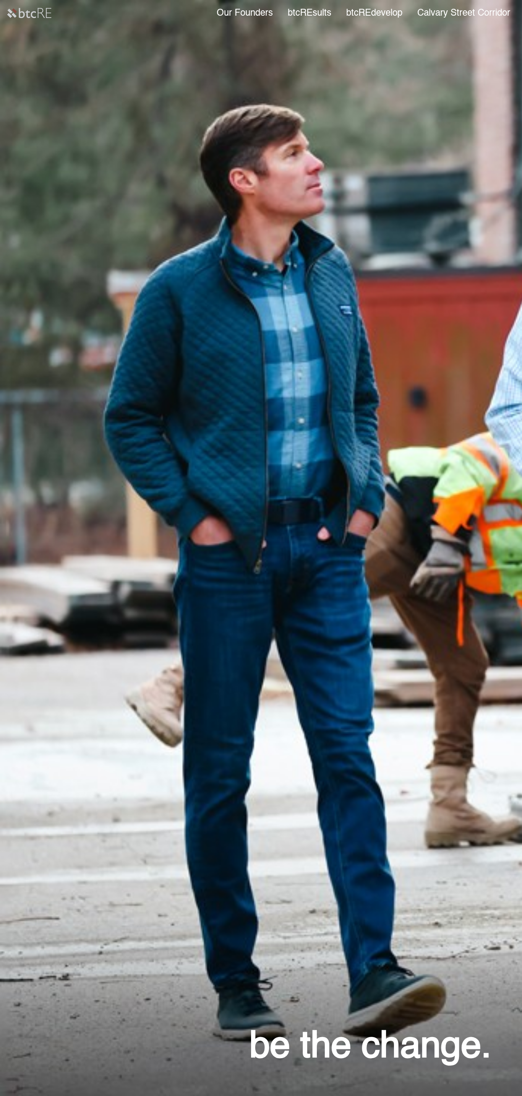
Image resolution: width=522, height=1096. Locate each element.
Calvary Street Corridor (463, 13)
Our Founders (245, 13)
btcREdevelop (374, 13)
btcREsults (309, 13)
